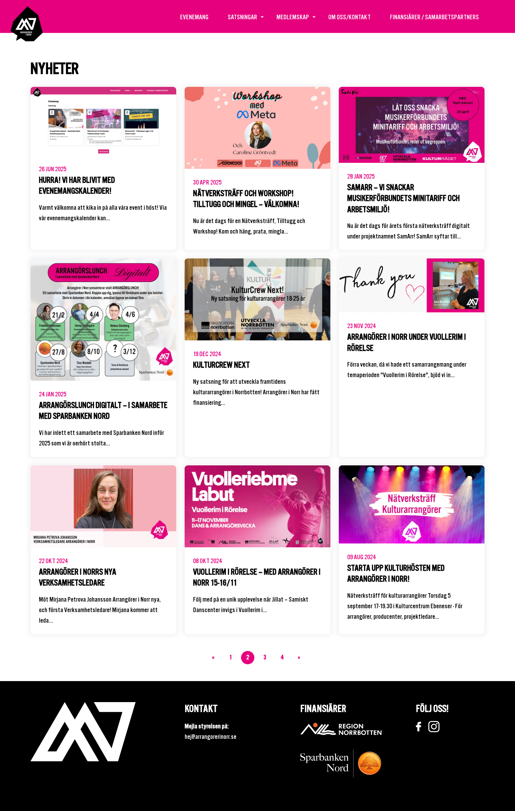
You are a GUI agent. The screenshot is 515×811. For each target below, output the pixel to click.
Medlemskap (292, 17)
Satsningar (242, 17)
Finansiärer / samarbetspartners (434, 17)
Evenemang (194, 17)
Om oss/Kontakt (349, 17)
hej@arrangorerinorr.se (210, 736)
